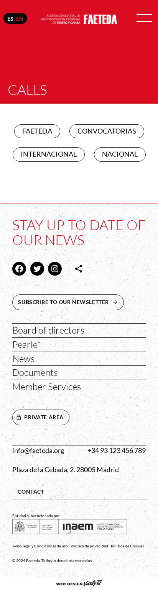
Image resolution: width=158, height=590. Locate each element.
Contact (31, 491)
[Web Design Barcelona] (79, 584)
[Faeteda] (79, 18)
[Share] (78, 268)
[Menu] (144, 18)
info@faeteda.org (38, 450)
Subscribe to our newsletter (71, 302)
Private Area (44, 417)
